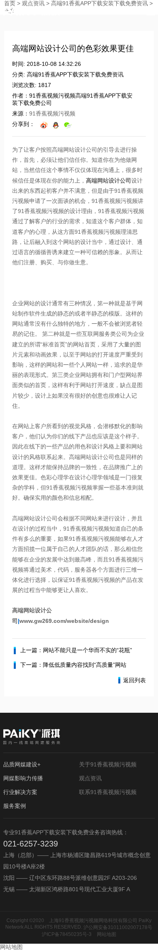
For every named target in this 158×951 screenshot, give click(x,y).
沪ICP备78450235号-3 (67, 934)
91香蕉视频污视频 (52, 113)
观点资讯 (90, 778)
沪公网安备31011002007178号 (117, 927)
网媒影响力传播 (23, 778)
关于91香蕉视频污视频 (108, 764)
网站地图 (106, 934)
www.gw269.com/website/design (64, 621)
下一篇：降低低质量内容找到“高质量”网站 (73, 665)
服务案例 (14, 806)
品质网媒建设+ (22, 764)
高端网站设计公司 (108, 180)
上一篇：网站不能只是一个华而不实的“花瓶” (76, 650)
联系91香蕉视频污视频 (108, 792)
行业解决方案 (20, 792)
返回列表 (134, 680)
